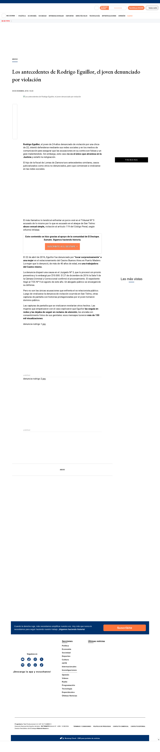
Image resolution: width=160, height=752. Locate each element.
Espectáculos (81, 16)
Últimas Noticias (69, 696)
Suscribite (124, 627)
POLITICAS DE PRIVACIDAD (102, 726)
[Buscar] (97, 8)
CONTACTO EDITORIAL (138, 726)
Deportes (70, 16)
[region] (80, 40)
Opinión (121, 16)
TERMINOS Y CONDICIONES (82, 726)
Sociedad (43, 16)
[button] (15, 107)
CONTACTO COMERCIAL (121, 726)
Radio (130, 16)
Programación (68, 685)
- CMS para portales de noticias (82, 738)
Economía (32, 16)
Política (22, 16)
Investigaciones (109, 16)
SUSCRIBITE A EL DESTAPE (61, 246)
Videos (65, 678)
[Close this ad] (158, 739)
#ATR (64, 663)
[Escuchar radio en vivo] (118, 8)
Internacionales (56, 16)
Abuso (62, 470)
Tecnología (94, 16)
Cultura (65, 660)
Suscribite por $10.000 (136, 8)
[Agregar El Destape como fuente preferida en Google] (101, 91)
